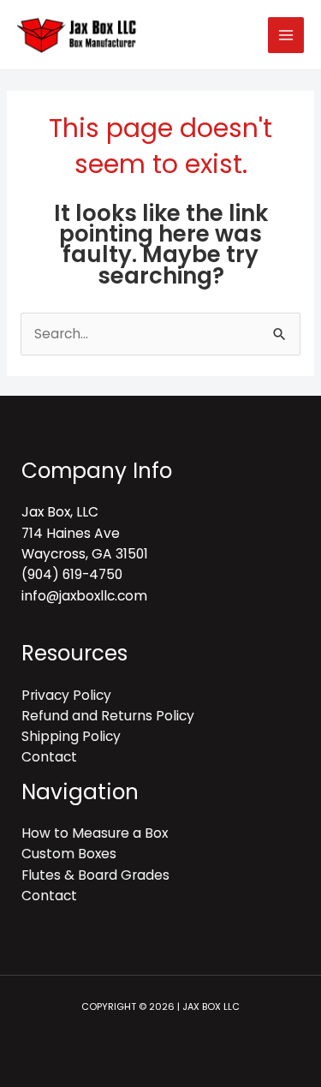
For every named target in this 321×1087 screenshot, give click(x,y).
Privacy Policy (66, 695)
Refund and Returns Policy (107, 716)
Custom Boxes (68, 854)
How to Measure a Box (94, 833)
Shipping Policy (71, 736)
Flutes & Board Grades (95, 875)
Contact (49, 757)
